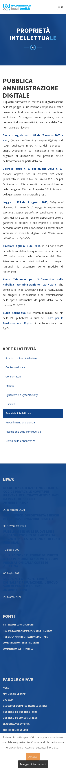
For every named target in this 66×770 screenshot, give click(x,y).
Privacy (10, 385)
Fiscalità (10, 404)
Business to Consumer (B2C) (20, 717)
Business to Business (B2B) (20, 712)
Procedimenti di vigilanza (20, 422)
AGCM (6, 687)
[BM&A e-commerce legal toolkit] (17, 7)
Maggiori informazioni (33, 764)
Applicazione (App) (15, 694)
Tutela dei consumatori (18, 624)
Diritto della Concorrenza (20, 441)
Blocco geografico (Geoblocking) (25, 705)
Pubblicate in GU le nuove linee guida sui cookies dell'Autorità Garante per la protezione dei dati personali (31, 537)
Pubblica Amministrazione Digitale (25, 636)
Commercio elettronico (18, 648)
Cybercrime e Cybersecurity (22, 395)
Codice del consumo (15, 730)
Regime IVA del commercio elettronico (27, 630)
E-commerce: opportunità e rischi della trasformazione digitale (31, 517)
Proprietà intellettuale (18, 413)
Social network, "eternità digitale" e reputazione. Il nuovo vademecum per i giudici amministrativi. (30, 584)
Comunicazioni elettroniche (21, 642)
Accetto (33, 756)
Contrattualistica (15, 367)
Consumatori (13, 376)
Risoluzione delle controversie (23, 431)
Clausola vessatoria (16, 724)
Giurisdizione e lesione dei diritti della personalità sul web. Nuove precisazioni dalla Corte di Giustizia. (31, 560)
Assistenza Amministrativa (21, 358)
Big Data (8, 699)
